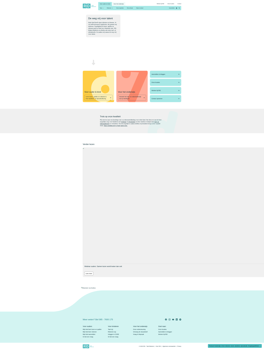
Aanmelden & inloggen (165, 332)
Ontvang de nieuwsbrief (140, 332)
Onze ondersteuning (139, 329)
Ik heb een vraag (88, 337)
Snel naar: (162, 326)
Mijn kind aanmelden (89, 334)
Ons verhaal (130, 8)
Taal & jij (110, 329)
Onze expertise (120, 8)
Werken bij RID (160, 3)
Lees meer (89, 273)
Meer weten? (98, 319)
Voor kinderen (113, 326)
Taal (101, 8)
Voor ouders (87, 326)
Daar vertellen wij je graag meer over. (115, 125)
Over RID (158, 346)
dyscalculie (131, 122)
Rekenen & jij (112, 332)
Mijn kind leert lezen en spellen (92, 329)
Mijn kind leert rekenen (90, 332)
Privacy (179, 346)
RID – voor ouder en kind (155, 318)
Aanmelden (172, 8)
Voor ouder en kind (105, 4)
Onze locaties (170, 3)
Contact (179, 3)
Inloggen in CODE (113, 334)
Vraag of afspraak (138, 334)
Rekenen (109, 8)
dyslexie (123, 122)
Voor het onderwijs (119, 4)
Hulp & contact (139, 8)
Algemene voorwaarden (169, 346)
